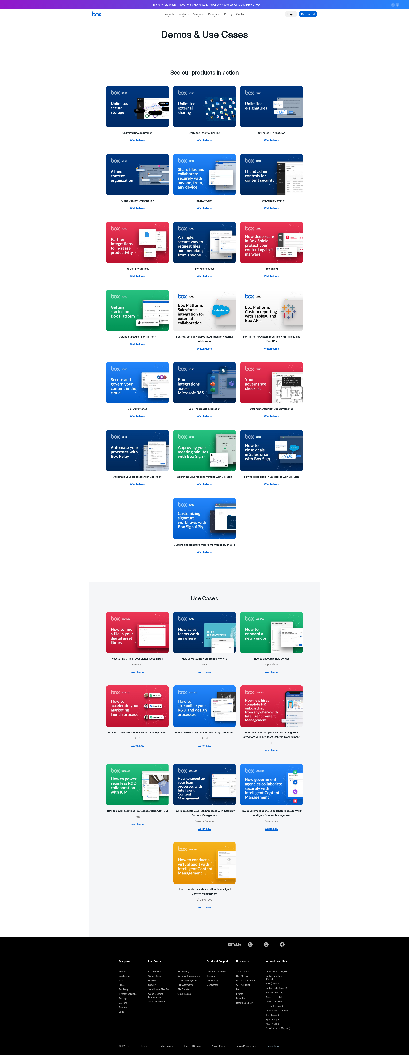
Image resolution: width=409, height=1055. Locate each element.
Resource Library (244, 1002)
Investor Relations (128, 993)
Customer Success (216, 971)
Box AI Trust (242, 976)
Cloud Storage (155, 976)
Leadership (124, 976)
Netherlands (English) (276, 988)
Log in (290, 14)
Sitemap (145, 1046)
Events (239, 993)
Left (393, 5)
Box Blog (123, 989)
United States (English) (277, 971)
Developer (198, 14)
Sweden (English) (274, 992)
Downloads (241, 998)
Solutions (183, 14)
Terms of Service (192, 1046)
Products (169, 14)
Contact (241, 14)
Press (122, 985)
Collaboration (154, 971)
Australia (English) (274, 997)
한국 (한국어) (272, 1024)
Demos (239, 989)
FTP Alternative (185, 985)
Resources (214, 14)
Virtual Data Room (157, 1001)
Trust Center (242, 971)
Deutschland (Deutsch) (277, 1010)
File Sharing (183, 971)
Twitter (266, 945)
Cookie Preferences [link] (246, 1046)
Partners (123, 1007)
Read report (257, 4)
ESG (121, 980)
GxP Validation (243, 985)
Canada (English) (274, 1001)
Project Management (187, 980)
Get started (308, 14)
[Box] (96, 14)
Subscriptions (166, 1046)
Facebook (282, 945)
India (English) (272, 983)
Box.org (123, 998)
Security (152, 985)
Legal (121, 1011)
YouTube (234, 945)
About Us (123, 971)
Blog (250, 945)
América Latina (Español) (278, 1028)
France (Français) (274, 1006)
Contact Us (212, 985)
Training (211, 976)
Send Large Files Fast (159, 989)
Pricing (228, 14)
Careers (123, 1002)
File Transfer (183, 989)
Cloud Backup (184, 993)
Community (212, 980)
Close (404, 5)
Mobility (152, 980)
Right (397, 5)
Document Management (189, 976)
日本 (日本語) (272, 1019)
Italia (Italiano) (272, 1015)
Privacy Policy (218, 1046)
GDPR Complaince (245, 980)
